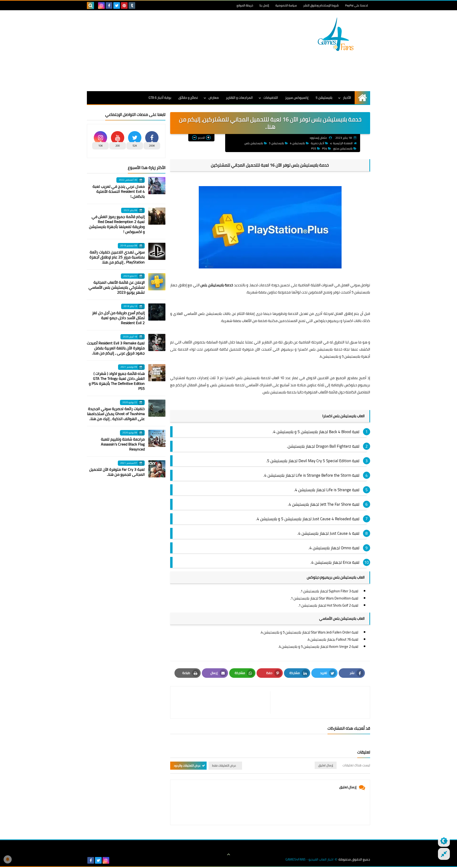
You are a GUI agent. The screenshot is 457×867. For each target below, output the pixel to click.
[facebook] (109, 5)
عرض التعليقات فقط (224, 765)
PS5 (313, 148)
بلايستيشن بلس (253, 143)
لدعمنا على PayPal (356, 5)
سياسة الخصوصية (286, 5)
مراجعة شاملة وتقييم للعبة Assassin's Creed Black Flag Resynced (123, 444)
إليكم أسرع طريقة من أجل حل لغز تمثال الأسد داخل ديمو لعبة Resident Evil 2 (118, 317)
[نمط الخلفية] (444, 854)
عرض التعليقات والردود (187, 765)
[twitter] (116, 5)
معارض (214, 97)
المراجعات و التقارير (239, 97)
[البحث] (90, 5)
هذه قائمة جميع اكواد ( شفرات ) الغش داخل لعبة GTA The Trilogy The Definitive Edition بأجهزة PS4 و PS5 (117, 381)
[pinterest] (124, 5)
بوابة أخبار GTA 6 (160, 97)
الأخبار (347, 97)
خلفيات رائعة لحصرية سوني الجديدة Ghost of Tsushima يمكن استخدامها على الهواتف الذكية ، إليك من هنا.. (116, 413)
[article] (222, 702)
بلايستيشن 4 (297, 143)
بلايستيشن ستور (343, 148)
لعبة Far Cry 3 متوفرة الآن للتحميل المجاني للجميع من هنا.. (117, 472)
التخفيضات (270, 97)
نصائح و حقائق (188, 97)
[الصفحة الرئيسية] (362, 97)
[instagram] (101, 5)
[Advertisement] (173, 50)
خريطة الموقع (245, 5)
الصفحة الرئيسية (343, 143)
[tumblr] (132, 5)
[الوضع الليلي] (444, 841)
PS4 (324, 148)
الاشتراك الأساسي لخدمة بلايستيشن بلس (241, 384)
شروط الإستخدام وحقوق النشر (321, 5)
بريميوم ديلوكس (327, 320)
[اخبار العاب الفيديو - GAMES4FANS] (335, 34)
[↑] (228, 854)
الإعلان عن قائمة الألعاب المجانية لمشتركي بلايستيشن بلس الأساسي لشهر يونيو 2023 (117, 287)
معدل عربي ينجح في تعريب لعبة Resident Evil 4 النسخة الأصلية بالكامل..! (119, 191)
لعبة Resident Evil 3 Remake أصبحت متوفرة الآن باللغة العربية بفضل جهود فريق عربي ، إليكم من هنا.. (116, 348)
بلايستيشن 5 (324, 97)
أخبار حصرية (317, 143)
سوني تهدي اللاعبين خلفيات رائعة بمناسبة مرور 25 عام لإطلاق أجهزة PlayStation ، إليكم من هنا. (117, 257)
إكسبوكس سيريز (296, 97)
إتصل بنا (264, 5)
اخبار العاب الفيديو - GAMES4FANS (309, 859)
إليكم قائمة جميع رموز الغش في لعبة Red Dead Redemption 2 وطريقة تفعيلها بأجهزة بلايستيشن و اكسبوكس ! (117, 224)
